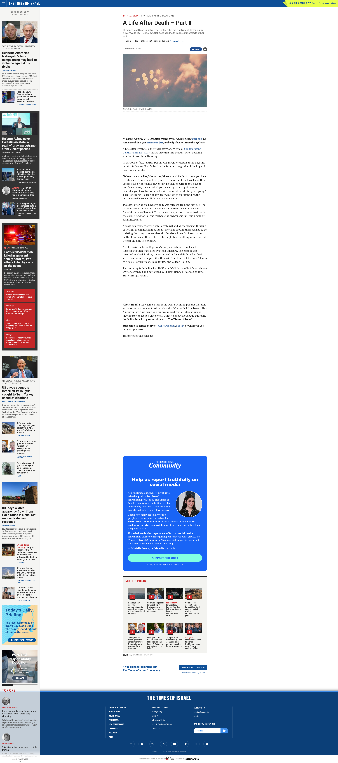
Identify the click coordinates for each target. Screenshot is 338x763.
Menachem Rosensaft (10, 707)
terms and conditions (160, 707)
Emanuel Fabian (19, 401)
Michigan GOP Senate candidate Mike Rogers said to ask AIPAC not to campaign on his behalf (155, 643)
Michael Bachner (10, 70)
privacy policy (157, 712)
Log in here (201, 673)
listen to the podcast (23, 640)
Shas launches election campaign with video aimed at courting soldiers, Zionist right (26, 174)
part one (197, 138)
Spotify (180, 325)
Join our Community (299, 3)
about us (155, 716)
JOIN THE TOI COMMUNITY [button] (193, 667)
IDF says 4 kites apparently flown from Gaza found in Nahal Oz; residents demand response (19, 514)
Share (197, 49)
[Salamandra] (192, 759)
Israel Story (148, 655)
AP (19, 600)
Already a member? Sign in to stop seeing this (165, 564)
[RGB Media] (170, 758)
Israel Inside (137, 655)
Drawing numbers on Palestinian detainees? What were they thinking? (19, 714)
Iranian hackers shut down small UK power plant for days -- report (19, 297)
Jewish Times (114, 712)
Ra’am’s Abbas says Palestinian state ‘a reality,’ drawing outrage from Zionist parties (19, 144)
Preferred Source (177, 41)
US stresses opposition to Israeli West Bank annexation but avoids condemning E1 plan (192, 609)
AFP (19, 476)
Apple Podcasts (166, 325)
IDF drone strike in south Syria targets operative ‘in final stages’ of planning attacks (26, 428)
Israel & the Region (117, 707)
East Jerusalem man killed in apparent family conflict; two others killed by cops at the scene (18, 258)
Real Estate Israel (117, 724)
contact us (156, 729)
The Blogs (113, 729)
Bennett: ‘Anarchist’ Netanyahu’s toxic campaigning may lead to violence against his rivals (19, 59)
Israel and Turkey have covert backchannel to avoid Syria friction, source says (19, 311)
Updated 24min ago (20, 248)
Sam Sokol (32, 104)
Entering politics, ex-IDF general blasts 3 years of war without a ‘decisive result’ (27, 207)
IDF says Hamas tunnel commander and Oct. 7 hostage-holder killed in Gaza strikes (26, 573)
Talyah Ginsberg (8, 743)
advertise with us (158, 720)
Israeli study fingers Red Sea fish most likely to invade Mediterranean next (173, 609)
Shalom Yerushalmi (19, 198)
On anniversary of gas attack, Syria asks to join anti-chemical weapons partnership (26, 468)
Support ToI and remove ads (324, 3)
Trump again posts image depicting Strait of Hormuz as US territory (19, 325)
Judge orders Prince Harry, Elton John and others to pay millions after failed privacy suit (174, 642)
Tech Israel (114, 720)
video (111, 737)
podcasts (113, 733)
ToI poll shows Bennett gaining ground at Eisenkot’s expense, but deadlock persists (26, 97)
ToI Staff (21, 104)
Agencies (21, 456)
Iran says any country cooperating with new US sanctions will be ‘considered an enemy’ (136, 608)
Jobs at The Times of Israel (162, 724)
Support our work (165, 558)
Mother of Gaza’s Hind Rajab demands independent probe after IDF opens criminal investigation (27, 592)
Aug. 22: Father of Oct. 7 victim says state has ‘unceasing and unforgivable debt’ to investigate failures (27, 553)
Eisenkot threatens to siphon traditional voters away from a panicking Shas (193, 643)
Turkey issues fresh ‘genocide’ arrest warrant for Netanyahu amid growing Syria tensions (136, 643)
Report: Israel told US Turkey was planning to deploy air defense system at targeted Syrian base (18, 341)
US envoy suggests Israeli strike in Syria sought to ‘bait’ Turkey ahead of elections (155, 607)
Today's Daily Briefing (19, 612)
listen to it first (154, 142)
